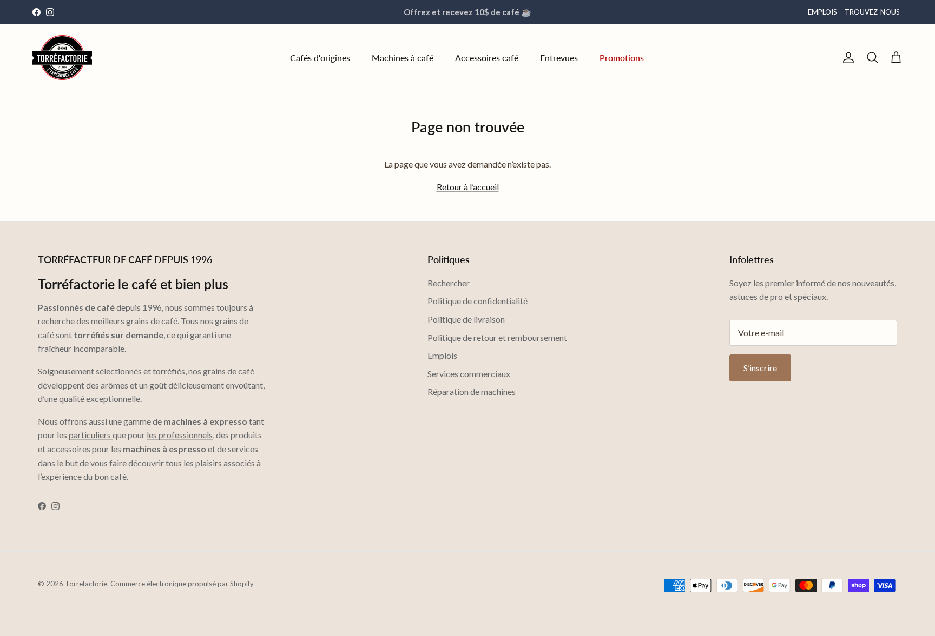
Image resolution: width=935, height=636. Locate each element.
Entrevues (559, 57)
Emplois (442, 355)
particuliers (91, 435)
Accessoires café (486, 57)
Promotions (622, 57)
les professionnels (180, 435)
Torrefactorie (86, 583)
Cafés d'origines (320, 57)
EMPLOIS (822, 12)
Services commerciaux (468, 374)
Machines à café (402, 57)
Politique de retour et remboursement (497, 337)
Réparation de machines (471, 391)
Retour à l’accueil (468, 187)
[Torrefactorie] (62, 57)
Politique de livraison (466, 319)
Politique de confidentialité (477, 301)
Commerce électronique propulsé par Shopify (182, 583)
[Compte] (846, 57)
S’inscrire (760, 368)
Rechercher (448, 283)
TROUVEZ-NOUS (872, 12)
